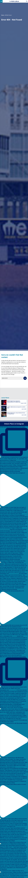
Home (2, 15)
